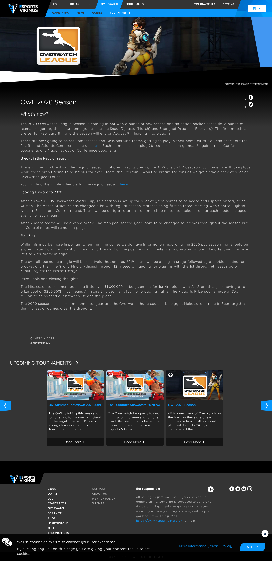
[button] (251, 100)
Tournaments (120, 12)
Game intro (60, 12)
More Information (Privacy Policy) (205, 546)
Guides (97, 12)
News (81, 12)
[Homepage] (24, 9)
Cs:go (57, 4)
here (96, 145)
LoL (90, 4)
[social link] (232, 491)
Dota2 (74, 4)
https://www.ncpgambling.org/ (159, 520)
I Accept (252, 547)
